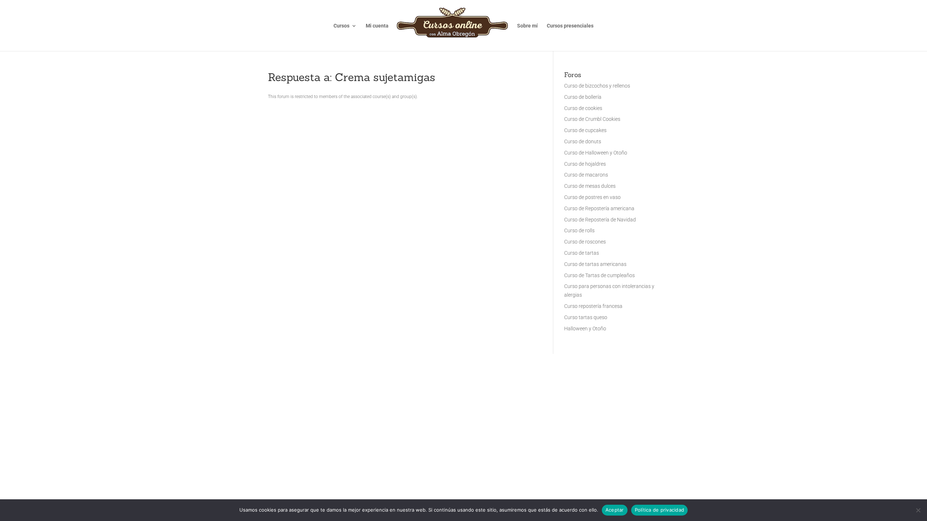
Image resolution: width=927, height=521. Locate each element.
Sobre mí (527, 26)
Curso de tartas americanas (595, 264)
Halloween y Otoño (585, 328)
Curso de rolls (579, 230)
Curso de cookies (583, 108)
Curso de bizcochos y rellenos (597, 86)
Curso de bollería (582, 97)
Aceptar (614, 510)
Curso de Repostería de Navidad (600, 220)
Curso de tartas (581, 253)
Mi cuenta (377, 26)
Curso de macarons (586, 175)
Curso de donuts (582, 141)
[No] (918, 510)
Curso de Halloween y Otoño (595, 153)
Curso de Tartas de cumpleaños (599, 275)
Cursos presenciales (570, 26)
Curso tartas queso (585, 317)
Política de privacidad (659, 510)
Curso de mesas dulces (590, 186)
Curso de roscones (585, 242)
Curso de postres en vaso (592, 197)
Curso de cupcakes (585, 130)
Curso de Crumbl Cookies (592, 119)
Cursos (341, 26)
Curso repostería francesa (593, 306)
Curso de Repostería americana (599, 208)
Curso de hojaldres (585, 164)
